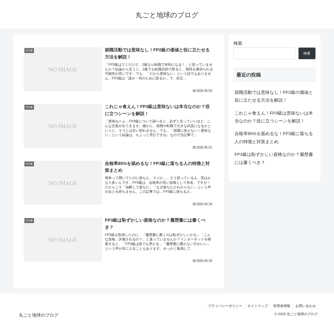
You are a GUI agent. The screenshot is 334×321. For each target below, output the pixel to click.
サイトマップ (257, 306)
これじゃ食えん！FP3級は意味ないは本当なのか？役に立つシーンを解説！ (273, 117)
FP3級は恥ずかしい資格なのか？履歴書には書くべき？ (273, 158)
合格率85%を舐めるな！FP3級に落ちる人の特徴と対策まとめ (273, 137)
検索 (238, 43)
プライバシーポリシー (225, 306)
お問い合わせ (305, 306)
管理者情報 (281, 306)
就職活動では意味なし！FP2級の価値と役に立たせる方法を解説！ (273, 96)
